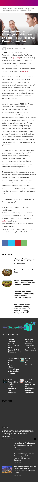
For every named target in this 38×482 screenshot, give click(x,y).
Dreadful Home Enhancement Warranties (30, 362)
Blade (4, 439)
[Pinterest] (18, 243)
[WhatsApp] (24, 243)
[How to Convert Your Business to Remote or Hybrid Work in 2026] (7, 445)
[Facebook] (5, 243)
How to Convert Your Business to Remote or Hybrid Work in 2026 (24, 445)
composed (6, 115)
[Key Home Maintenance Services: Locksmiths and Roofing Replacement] (22, 341)
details (4, 221)
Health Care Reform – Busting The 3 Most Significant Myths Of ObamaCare (30, 386)
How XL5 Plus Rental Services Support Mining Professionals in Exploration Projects (24, 295)
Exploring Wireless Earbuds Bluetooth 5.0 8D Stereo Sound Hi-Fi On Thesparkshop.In (15, 346)
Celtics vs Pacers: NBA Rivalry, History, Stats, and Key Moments (13, 386)
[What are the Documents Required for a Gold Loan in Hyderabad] (7, 261)
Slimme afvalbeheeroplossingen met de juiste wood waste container (18, 433)
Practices (24, 71)
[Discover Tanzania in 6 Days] (7, 272)
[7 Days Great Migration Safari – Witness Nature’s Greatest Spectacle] (7, 283)
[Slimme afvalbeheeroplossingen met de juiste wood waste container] (19, 416)
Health (10, 9)
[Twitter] (11, 243)
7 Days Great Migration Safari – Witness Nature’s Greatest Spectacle (24, 283)
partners (21, 183)
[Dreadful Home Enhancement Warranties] (22, 360)
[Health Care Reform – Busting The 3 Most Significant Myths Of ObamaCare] (22, 381)
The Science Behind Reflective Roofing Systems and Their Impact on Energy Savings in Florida (22, 309)
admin (11, 49)
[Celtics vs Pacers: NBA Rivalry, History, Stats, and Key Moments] (5, 381)
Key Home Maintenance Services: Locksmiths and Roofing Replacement (30, 345)
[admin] (4, 49)
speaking (16, 58)
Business (5, 427)
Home (4, 9)
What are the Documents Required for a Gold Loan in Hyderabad (24, 261)
